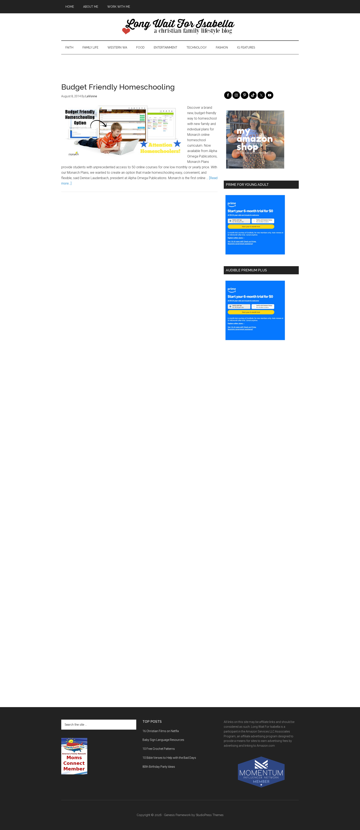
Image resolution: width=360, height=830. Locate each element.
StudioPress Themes (210, 815)
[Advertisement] (180, 63)
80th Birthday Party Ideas (158, 766)
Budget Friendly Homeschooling (118, 86)
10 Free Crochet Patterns (158, 748)
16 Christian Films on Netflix (160, 731)
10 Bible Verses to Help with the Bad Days (169, 757)
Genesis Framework (177, 815)
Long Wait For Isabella (180, 26)
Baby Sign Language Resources (163, 739)
